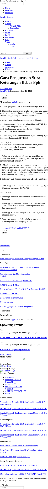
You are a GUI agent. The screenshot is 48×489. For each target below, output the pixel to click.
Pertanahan (14, 28)
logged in (14, 319)
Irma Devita (5, 91)
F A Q (7, 40)
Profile (7, 35)
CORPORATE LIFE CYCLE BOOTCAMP (23, 337)
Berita (8, 393)
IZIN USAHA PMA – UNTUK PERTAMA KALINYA (23, 474)
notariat (9, 377)
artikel (14, 102)
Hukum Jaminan (6, 302)
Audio (12, 44)
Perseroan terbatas (13, 386)
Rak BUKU (10, 30)
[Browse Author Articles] (5, 243)
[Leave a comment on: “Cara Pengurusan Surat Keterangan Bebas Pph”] (1, 95)
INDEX (8, 21)
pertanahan (10, 384)
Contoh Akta (15, 26)
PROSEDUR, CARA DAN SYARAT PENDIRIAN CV (23, 409)
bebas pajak (7, 228)
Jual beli (8, 89)
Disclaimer (9, 37)
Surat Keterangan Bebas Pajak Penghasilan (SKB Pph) (22, 259)
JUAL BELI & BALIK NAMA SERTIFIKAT (19, 465)
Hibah (2, 89)
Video (7, 42)
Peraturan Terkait (13, 380)
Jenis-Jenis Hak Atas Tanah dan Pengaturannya (19, 446)
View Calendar (6, 354)
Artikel (8, 23)
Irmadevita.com (6, 17)
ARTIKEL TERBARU (9, 285)
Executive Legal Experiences (15, 349)
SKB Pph (27, 228)
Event (7, 33)
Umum (9, 382)
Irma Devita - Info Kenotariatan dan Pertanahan (19, 58)
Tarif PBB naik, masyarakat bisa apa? (15, 457)
